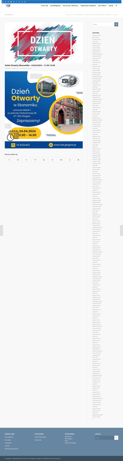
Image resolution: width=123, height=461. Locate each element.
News (66, 441)
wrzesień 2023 (96, 101)
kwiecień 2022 (96, 130)
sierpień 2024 (96, 81)
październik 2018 (97, 204)
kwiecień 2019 (96, 192)
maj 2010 (95, 406)
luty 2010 (95, 413)
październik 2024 (97, 77)
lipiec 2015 (95, 283)
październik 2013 (97, 326)
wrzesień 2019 (96, 182)
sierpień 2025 (96, 58)
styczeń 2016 (96, 270)
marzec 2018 (96, 217)
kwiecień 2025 (96, 66)
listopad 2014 (96, 299)
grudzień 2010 (96, 394)
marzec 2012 (96, 365)
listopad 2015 (96, 274)
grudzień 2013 (96, 322)
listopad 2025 (96, 52)
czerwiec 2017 (96, 235)
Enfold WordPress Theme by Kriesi (51, 458)
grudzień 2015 (96, 272)
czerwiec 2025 (96, 62)
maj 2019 (95, 190)
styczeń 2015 (96, 295)
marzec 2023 (96, 114)
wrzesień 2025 (96, 56)
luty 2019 (95, 196)
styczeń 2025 (96, 70)
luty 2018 (95, 219)
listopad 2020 (96, 157)
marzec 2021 (96, 151)
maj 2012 (95, 361)
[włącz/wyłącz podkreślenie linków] (19, 1)
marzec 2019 (96, 194)
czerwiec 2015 (96, 285)
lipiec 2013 (95, 332)
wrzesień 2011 (96, 378)
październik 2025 (97, 54)
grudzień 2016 (96, 248)
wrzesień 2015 (96, 279)
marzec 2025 (96, 68)
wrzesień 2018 (96, 206)
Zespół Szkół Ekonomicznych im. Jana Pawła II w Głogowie (27, 458)
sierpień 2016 (96, 256)
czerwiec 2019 (96, 188)
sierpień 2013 (96, 330)
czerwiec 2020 (96, 163)
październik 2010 (97, 398)
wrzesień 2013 (96, 328)
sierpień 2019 (96, 184)
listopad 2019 (96, 178)
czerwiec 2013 (96, 334)
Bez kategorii (68, 439)
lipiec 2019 (95, 186)
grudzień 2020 (96, 155)
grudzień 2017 (96, 223)
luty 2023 (95, 116)
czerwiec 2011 (96, 382)
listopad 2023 (96, 97)
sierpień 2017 (96, 231)
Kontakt (7, 446)
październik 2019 (97, 180)
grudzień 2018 (96, 200)
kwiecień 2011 (96, 386)
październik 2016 (97, 252)
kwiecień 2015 (96, 289)
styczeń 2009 (96, 417)
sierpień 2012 (96, 355)
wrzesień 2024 (96, 79)
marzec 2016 (96, 266)
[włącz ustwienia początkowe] (25, 1)
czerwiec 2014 (96, 310)
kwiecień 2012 (96, 363)
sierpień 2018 (96, 209)
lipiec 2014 (95, 307)
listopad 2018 (96, 202)
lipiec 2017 (95, 233)
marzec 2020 (96, 169)
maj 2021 (95, 147)
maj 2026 (95, 41)
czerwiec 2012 (96, 359)
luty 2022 (95, 134)
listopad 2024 (96, 74)
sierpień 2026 (96, 35)
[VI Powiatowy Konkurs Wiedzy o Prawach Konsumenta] (1, 230)
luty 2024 (95, 93)
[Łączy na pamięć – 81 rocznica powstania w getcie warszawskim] (121, 230)
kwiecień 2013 (96, 338)
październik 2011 (97, 376)
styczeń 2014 (96, 320)
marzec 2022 (96, 132)
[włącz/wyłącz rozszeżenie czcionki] (22, 1)
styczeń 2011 (96, 392)
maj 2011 (95, 384)
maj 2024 (95, 87)
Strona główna (9, 437)
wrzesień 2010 (96, 400)
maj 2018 (95, 213)
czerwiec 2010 (96, 404)
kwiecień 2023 (96, 112)
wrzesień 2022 (96, 122)
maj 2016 (95, 262)
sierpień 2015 (96, 281)
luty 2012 (95, 367)
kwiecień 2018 (96, 215)
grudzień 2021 (96, 136)
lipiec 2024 (95, 83)
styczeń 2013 (96, 345)
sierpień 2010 (96, 402)
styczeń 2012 (96, 369)
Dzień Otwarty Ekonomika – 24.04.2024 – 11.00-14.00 (30, 65)
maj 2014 (95, 312)
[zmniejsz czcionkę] (5, 1)
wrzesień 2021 (96, 140)
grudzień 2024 (96, 72)
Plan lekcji (8, 440)
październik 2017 (97, 227)
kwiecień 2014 (96, 314)
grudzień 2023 (96, 95)
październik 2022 (97, 120)
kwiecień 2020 (96, 167)
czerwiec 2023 (96, 107)
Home (74, 14)
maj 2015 (95, 287)
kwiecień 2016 (96, 264)
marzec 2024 (96, 91)
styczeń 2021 (96, 153)
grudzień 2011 (96, 371)
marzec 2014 (96, 316)
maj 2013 (95, 336)
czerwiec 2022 (96, 126)
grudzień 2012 (96, 347)
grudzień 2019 (96, 175)
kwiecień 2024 (96, 89)
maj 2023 (95, 110)
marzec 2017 (96, 242)
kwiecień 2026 (96, 44)
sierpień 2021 (96, 143)
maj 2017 (95, 237)
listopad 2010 (96, 396)
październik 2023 (97, 99)
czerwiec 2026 (96, 39)
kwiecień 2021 (96, 149)
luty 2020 (95, 171)
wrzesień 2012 (96, 353)
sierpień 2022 (96, 124)
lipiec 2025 (95, 60)
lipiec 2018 (95, 211)
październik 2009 (97, 415)
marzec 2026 (96, 46)
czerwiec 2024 (96, 85)
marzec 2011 (96, 388)
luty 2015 (95, 293)
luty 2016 (95, 268)
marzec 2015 (96, 291)
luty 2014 (95, 318)
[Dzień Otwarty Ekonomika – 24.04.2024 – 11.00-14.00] (44, 42)
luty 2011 (95, 390)
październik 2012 (97, 351)
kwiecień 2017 (96, 239)
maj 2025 (95, 64)
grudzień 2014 (96, 297)
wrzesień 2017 (96, 229)
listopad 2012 (96, 349)
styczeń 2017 (96, 246)
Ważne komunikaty (40, 437)
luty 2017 (95, 244)
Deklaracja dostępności (11, 449)
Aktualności (9, 15)
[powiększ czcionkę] (3, 1)
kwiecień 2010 (96, 409)
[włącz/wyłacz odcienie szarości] (8, 1)
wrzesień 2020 (96, 159)
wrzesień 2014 (96, 303)
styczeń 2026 (96, 48)
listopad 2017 (96, 225)
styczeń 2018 (96, 221)
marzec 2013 (96, 341)
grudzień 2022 (96, 118)
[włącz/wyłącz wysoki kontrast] (11, 1)
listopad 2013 (96, 324)
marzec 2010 (96, 411)
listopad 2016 (96, 250)
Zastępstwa (8, 443)
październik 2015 (97, 277)
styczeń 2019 (96, 198)
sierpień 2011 (96, 380)
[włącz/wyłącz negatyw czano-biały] (14, 1)
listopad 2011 (96, 373)
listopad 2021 (96, 138)
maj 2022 (95, 128)
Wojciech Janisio (27, 68)
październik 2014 (97, 301)
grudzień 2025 (96, 50)
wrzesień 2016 (96, 254)
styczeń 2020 (96, 173)
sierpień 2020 (96, 161)
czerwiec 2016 (96, 260)
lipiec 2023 (95, 105)
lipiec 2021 (95, 145)
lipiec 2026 (95, 37)
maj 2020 (95, 165)
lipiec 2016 (95, 258)
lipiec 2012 (95, 357)
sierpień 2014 (96, 305)
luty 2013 (95, 343)
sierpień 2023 (96, 103)
